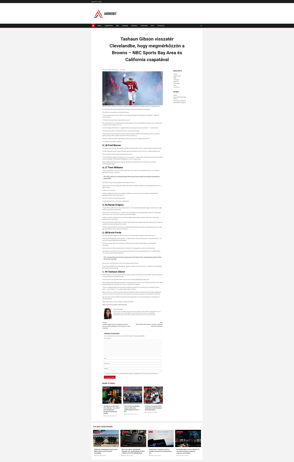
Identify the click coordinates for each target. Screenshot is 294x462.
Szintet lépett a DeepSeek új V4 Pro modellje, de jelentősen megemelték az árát (160, 451)
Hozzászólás (108, 338)
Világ (117, 25)
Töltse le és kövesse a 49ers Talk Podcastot (114, 304)
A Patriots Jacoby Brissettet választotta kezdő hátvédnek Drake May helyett (153, 408)
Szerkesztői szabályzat (179, 100)
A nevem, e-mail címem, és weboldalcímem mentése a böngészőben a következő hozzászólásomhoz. (132, 373)
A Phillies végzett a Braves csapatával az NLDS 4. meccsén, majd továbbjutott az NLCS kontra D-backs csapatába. (116, 325)
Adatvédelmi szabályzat (179, 102)
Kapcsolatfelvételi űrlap (179, 97)
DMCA (175, 99)
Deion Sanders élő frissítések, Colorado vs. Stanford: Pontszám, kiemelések (149, 324)
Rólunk (175, 95)
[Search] (201, 25)
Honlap (106, 368)
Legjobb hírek (109, 25)
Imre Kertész (114, 415)
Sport (152, 25)
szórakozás (160, 25)
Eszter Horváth (107, 69)
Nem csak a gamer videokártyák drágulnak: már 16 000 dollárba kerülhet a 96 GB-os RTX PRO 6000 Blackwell (133, 451)
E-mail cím (107, 363)
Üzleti (150, 431)
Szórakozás (97, 431)
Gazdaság (125, 25)
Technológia (144, 25)
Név (105, 358)
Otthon (99, 25)
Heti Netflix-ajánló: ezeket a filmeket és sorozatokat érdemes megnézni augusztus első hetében (187, 451)
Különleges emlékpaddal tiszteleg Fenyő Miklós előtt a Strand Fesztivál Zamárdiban (106, 451)
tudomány (134, 25)
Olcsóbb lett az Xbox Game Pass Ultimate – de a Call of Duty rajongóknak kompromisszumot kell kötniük (112, 409)
